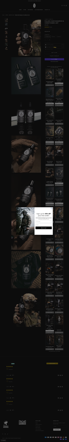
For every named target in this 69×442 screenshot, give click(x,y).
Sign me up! (43, 227)
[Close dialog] (51, 208)
